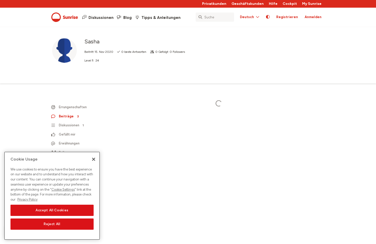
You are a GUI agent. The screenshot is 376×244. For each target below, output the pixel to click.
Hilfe (273, 4)
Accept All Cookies (52, 210)
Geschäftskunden (247, 4)
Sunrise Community (64, 17)
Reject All (52, 224)
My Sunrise (312, 4)
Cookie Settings (63, 189)
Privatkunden (214, 4)
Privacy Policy (27, 199)
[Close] (93, 159)
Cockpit (290, 4)
